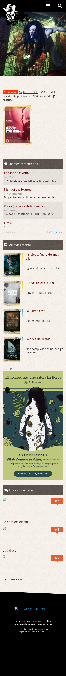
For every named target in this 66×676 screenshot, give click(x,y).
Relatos (42, 624)
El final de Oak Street (40, 283)
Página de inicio (28, 92)
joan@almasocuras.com (37, 629)
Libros (50, 624)
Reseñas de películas (43, 621)
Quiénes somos (23, 621)
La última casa (35, 311)
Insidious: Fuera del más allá (42, 257)
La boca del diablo (38, 339)
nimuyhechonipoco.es (41, 631)
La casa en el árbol (17, 173)
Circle (8, 223)
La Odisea (9, 551)
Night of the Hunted (18, 190)
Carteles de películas (25, 624)
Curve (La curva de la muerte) (24, 206)
